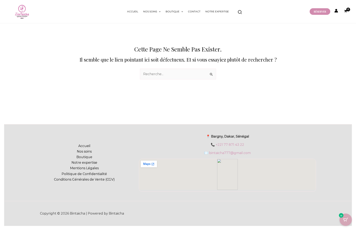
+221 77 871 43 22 (230, 145)
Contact (194, 11)
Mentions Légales (84, 168)
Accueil (132, 11)
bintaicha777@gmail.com (230, 153)
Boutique (172, 11)
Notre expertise (217, 11)
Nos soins (150, 11)
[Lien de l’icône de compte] (336, 11)
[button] (158, 11)
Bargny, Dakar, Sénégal (230, 136)
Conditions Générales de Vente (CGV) (84, 179)
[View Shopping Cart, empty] (345, 11)
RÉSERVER (320, 11)
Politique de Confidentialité (84, 174)
